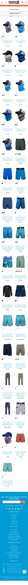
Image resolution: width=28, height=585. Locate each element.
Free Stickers (14, 523)
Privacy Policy (15, 578)
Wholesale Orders (14, 557)
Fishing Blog (14, 549)
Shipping (14, 516)
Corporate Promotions (14, 536)
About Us (14, 545)
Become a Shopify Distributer (14, 552)
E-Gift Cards (14, 531)
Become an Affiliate (14, 554)
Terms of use (7, 578)
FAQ (14, 520)
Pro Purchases (14, 539)
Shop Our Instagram (14, 534)
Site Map (22, 578)
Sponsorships (14, 550)
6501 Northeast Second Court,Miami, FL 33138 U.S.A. (14, 565)
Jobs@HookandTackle (14, 555)
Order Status (14, 515)
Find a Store (14, 529)
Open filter (14, 13)
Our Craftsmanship (14, 547)
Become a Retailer (14, 533)
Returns (14, 518)
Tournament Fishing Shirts (14, 538)
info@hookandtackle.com (14, 572)
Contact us (14, 521)
